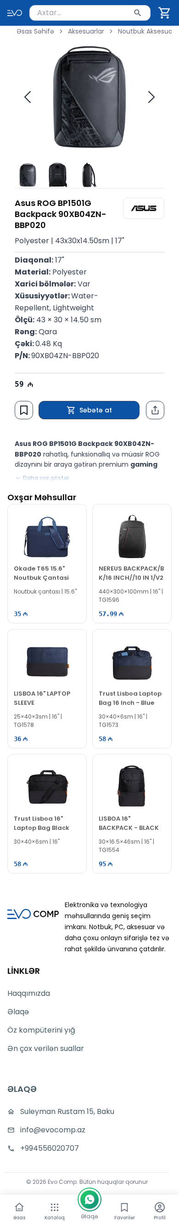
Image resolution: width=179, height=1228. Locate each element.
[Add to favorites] (23, 410)
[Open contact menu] (89, 1199)
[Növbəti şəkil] (151, 97)
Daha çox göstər (46, 478)
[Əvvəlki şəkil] (28, 97)
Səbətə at (95, 410)
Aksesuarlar (86, 31)
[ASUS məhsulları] (143, 208)
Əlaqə (18, 1011)
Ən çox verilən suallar (45, 1048)
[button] (165, 13)
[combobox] (90, 13)
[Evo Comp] (14, 13)
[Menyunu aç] (55, 1207)
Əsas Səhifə (35, 31)
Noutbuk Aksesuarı (147, 31)
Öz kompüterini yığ (41, 1030)
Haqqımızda (28, 993)
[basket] (165, 13)
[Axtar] (137, 13)
